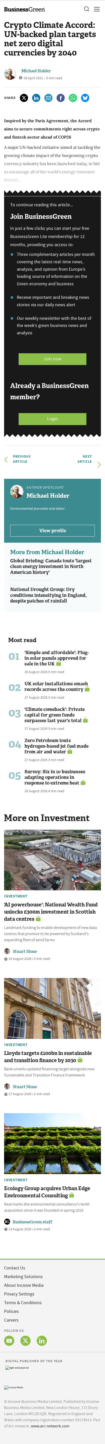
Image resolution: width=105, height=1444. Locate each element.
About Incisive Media (24, 1285)
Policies (11, 1311)
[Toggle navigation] (95, 9)
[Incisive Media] (13, 1387)
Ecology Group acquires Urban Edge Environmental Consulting (47, 1192)
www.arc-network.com (50, 1426)
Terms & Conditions (23, 1303)
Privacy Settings (19, 1294)
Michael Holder (36, 71)
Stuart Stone (25, 951)
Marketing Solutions (23, 1277)
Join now (52, 359)
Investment (16, 896)
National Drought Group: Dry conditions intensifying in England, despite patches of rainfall (48, 595)
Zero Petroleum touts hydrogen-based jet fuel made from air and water (56, 746)
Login (52, 419)
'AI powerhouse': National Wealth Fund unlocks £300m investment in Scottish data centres (51, 911)
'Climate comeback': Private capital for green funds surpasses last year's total (54, 715)
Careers (11, 1320)
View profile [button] (52, 531)
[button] (86, 9)
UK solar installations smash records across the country (56, 686)
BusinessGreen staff (32, 1222)
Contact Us (14, 1268)
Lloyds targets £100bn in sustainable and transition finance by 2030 (48, 1057)
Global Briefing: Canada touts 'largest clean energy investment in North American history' (51, 566)
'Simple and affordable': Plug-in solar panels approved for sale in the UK (56, 658)
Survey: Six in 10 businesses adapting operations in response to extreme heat (54, 777)
